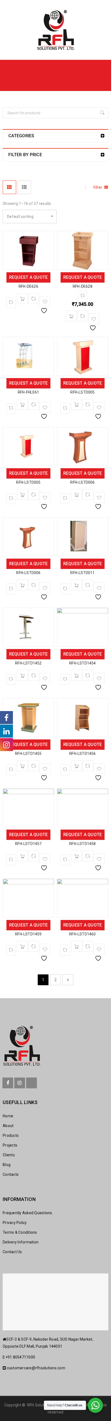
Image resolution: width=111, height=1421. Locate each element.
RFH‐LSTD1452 (28, 663)
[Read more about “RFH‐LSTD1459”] (22, 946)
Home (9, 76)
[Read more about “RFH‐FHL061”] (22, 404)
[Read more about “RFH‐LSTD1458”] (76, 855)
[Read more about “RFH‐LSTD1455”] (22, 765)
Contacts (11, 1174)
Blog (7, 1165)
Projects (10, 1145)
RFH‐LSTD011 (82, 573)
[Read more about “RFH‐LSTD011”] (76, 584)
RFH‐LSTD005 (82, 392)
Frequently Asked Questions (27, 1213)
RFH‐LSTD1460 (82, 934)
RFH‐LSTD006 (82, 482)
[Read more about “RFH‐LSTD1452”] (22, 675)
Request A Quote (28, 277)
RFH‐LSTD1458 (82, 844)
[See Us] (19, 1083)
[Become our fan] (7, 1083)
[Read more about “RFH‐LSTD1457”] (22, 855)
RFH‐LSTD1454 (82, 663)
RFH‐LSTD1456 (82, 753)
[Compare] (33, 298)
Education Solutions (45, 76)
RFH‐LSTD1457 (28, 844)
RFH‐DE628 (82, 286)
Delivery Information (21, 1242)
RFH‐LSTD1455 (28, 753)
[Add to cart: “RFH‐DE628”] (71, 315)
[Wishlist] (45, 301)
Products (11, 1135)
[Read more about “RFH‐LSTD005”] (76, 404)
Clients (9, 1155)
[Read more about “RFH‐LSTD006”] (76, 494)
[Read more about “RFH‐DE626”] (22, 298)
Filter (97, 187)
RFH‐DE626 (28, 286)
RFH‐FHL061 (28, 392)
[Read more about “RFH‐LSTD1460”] (76, 946)
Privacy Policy (15, 1222)
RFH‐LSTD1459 (28, 934)
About (8, 1126)
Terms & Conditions (20, 1232)
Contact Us (12, 1252)
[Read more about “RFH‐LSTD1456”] (76, 765)
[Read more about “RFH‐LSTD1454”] (76, 675)
